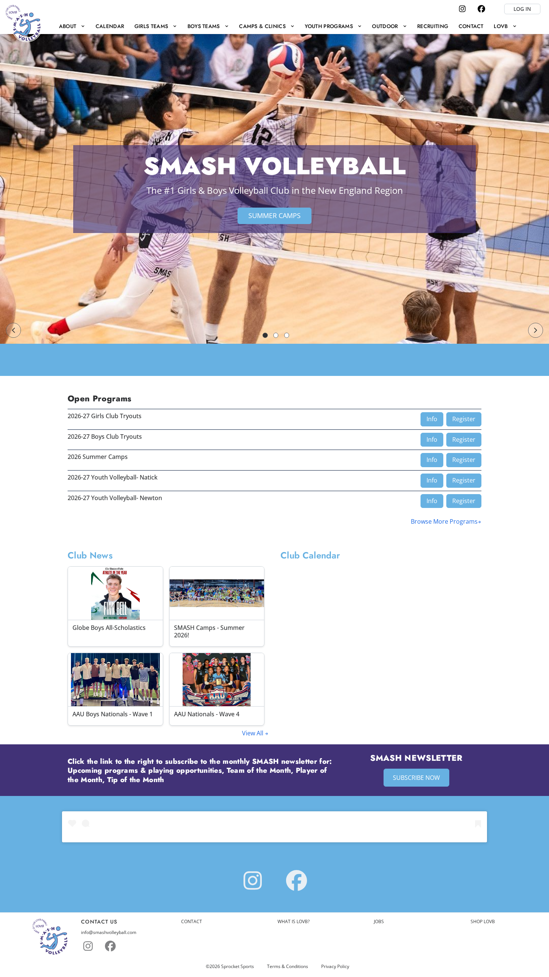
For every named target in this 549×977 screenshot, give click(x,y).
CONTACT (191, 922)
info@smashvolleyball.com (108, 932)
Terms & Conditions (287, 966)
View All (253, 733)
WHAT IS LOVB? (293, 922)
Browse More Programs (444, 521)
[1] (265, 335)
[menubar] (288, 26)
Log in (522, 8)
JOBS (379, 922)
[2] (276, 335)
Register (463, 419)
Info (432, 419)
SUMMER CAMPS (274, 215)
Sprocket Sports (237, 966)
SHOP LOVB (483, 922)
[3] (286, 335)
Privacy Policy (335, 966)
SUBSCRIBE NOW (416, 778)
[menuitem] (72, 26)
